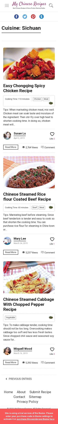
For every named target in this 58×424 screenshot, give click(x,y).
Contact (19, 397)
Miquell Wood (23, 348)
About (21, 392)
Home (8, 392)
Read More (10, 147)
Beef (35, 207)
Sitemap (35, 397)
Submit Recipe (40, 392)
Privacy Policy (27, 402)
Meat (46, 99)
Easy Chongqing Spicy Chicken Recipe (24, 88)
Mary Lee (20, 238)
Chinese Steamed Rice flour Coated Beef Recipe (27, 197)
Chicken (37, 99)
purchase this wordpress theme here (35, 419)
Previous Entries (20, 378)
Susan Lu (20, 133)
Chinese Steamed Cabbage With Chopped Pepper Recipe (28, 304)
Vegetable (10, 317)
